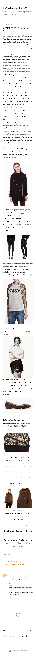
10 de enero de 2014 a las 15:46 (22, 575)
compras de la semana (11, 564)
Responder (13, 597)
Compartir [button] (6, 555)
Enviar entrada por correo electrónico (16, 558)
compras (14, 561)
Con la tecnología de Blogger (19, 650)
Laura (11, 575)
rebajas (22, 564)
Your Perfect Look (15, 7)
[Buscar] (31, 3)
